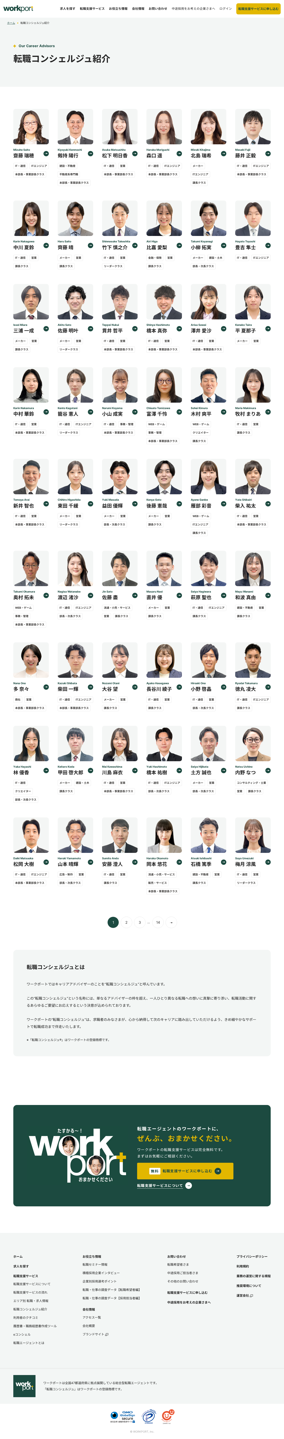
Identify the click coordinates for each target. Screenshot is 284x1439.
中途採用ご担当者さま (182, 1273)
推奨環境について (249, 1286)
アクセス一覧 (92, 1317)
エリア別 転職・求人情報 (30, 1301)
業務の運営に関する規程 (254, 1276)
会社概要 (89, 1326)
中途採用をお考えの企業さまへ (189, 1302)
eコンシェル (22, 1334)
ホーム (11, 23)
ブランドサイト (93, 1334)
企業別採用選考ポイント (100, 1281)
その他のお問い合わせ (182, 1281)
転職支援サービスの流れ (30, 1292)
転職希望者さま (178, 1264)
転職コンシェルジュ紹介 (30, 1309)
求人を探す (21, 1266)
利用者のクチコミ (25, 1317)
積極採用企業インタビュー (101, 1273)
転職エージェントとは (28, 1343)
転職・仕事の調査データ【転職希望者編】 (112, 1290)
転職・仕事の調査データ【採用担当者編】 (112, 1298)
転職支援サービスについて (32, 1284)
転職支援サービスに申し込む (187, 1292)
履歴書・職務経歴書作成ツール (35, 1326)
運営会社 (243, 1295)
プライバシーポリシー (252, 1256)
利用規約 (243, 1266)
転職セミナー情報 (95, 1264)
